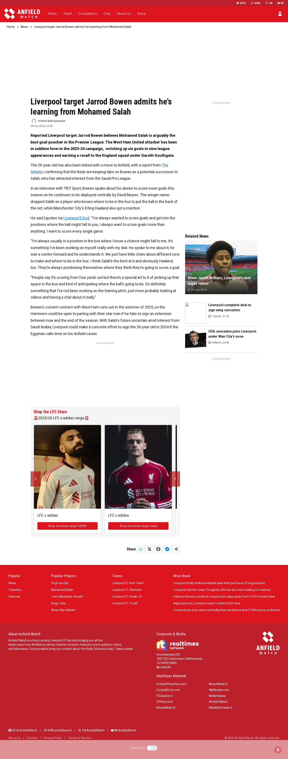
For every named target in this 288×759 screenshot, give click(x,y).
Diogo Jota (58, 603)
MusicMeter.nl (218, 684)
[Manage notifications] (278, 749)
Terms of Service (79, 738)
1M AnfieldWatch (93, 730)
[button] (280, 13)
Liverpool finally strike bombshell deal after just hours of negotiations (219, 583)
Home (11, 26)
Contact (32, 738)
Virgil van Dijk (60, 583)
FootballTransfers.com (171, 684)
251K (243, 3)
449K (257, 3)
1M (270, 3)
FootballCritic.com (168, 690)
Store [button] (141, 14)
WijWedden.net (219, 690)
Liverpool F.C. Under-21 (127, 596)
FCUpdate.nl (164, 695)
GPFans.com (164, 701)
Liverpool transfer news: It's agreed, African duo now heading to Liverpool (222, 589)
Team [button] (67, 14)
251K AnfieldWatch (24, 730)
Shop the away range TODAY (67, 526)
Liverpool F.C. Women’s (127, 589)
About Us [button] (124, 14)
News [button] (52, 14)
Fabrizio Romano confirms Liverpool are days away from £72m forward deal (224, 596)
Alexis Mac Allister (63, 610)
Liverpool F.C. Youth (125, 603)
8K (282, 3)
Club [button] (107, 14)
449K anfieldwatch (59, 730)
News (24, 26)
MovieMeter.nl (165, 707)
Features (14, 596)
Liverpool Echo (75, 218)
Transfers (15, 589)
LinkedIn (165, 667)
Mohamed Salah (62, 589)
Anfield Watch (218, 701)
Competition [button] (87, 14)
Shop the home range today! (138, 526)
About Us (14, 738)
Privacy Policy (53, 738)
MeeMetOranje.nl (220, 707)
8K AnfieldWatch (125, 730)
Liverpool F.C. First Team (128, 583)
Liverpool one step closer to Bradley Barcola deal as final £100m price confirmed (227, 610)
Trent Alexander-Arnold (67, 596)
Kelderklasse (217, 695)
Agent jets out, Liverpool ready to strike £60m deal (207, 603)
